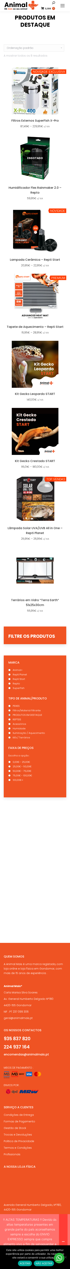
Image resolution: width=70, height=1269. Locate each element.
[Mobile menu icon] (62, 5)
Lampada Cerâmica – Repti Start (35, 260)
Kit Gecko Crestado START (35, 461)
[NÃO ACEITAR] (65, 1257)
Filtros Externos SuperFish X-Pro (35, 120)
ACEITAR (25, 1263)
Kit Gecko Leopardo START (35, 394)
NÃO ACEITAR (44, 1263)
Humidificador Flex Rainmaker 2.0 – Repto (35, 190)
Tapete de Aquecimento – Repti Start (35, 327)
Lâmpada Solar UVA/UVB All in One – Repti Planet (35, 530)
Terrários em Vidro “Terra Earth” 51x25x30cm (35, 602)
